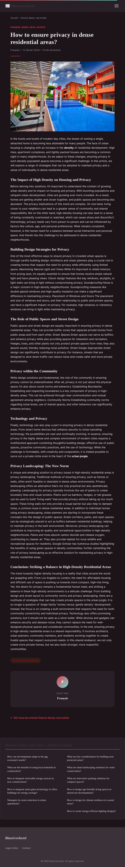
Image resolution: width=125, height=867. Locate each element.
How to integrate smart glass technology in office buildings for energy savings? (32, 791)
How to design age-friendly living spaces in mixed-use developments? (89, 791)
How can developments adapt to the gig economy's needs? (27, 758)
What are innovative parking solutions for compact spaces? (88, 780)
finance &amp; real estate (34, 18)
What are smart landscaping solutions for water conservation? (91, 769)
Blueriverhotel (19, 6)
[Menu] (116, 6)
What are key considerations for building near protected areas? (90, 758)
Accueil (14, 18)
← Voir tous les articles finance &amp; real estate (39, 717)
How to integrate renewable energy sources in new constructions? (30, 780)
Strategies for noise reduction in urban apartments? (26, 802)
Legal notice (11, 848)
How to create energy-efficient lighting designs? (91, 811)
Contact (26, 848)
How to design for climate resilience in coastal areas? (90, 802)
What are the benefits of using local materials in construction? (31, 769)
